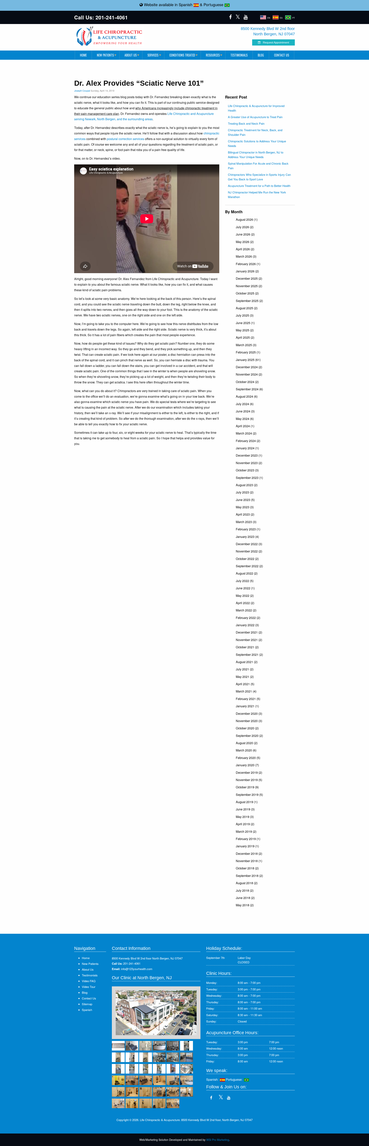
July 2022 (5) (244, 581)
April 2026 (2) (245, 249)
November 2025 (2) (249, 286)
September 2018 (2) (249, 875)
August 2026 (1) (247, 219)
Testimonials (239, 55)
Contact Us (281, 55)
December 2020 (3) (249, 713)
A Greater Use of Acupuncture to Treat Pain (255, 117)
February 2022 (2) (248, 617)
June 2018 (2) (245, 898)
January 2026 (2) (247, 271)
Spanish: (213, 1079)
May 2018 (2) (245, 905)
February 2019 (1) (248, 839)
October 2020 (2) (247, 728)
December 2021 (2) (249, 632)
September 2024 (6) (249, 389)
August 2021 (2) (247, 662)
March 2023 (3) (246, 522)
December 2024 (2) (249, 367)
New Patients (105, 55)
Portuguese (214, 4)
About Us (131, 55)
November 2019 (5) (249, 780)
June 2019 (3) (245, 809)
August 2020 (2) (247, 743)
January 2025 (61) (248, 359)
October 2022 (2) (247, 558)
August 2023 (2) (247, 485)
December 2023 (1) (249, 455)
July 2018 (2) (244, 890)
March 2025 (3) (246, 345)
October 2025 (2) (247, 293)
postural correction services (125, 139)
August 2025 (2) (247, 308)
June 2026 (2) (245, 234)
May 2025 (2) (245, 330)
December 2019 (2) (249, 772)
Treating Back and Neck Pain (246, 123)
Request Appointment (275, 42)
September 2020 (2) (249, 735)
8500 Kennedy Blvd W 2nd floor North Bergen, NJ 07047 (147, 958)
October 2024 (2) (247, 382)
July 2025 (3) (244, 315)
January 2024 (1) (247, 448)
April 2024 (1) (245, 426)
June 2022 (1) (245, 588)
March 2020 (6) (246, 750)
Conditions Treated (182, 55)
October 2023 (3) (247, 470)
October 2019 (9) (247, 787)
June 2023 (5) (245, 500)
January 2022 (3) (247, 625)
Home (83, 55)
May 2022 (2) (245, 595)
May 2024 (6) (245, 418)
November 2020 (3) (249, 721)
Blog (261, 55)
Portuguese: (235, 1079)
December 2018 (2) (249, 853)
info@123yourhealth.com (136, 969)
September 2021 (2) (249, 654)
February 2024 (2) (248, 441)
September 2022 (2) (249, 566)
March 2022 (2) (246, 610)
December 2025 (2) (249, 278)
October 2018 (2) (247, 868)
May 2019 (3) (245, 816)
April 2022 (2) (245, 603)
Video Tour (88, 987)
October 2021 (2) (247, 647)
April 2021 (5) (245, 684)
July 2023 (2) (244, 492)
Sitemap (87, 1004)
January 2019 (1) (247, 846)
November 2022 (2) (249, 551)
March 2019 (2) (246, 831)
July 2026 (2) (244, 227)
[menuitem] (83, 55)
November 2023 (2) (249, 463)
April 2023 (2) (245, 514)
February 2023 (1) (248, 529)
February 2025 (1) (248, 352)
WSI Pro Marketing (217, 1140)
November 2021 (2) (249, 640)
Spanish (186, 4)
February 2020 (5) (248, 757)
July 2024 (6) (244, 404)
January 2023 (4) (247, 536)
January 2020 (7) (247, 765)
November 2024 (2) (249, 374)
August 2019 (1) (247, 802)
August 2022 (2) (247, 573)
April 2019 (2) (245, 824)
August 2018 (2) (247, 883)
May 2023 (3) (245, 507)
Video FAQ (89, 981)
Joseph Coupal (82, 90)
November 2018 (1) (249, 861)
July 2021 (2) (244, 669)
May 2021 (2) (245, 676)
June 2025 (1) (245, 323)
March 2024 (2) (246, 433)
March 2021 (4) (246, 691)
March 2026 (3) (246, 256)
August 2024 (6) (247, 396)
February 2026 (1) (248, 264)
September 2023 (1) (249, 477)
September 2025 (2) (249, 301)
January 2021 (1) (247, 706)
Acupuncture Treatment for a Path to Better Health (259, 186)
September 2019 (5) (249, 794)
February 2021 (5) (248, 699)
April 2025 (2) (245, 337)
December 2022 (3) (249, 544)
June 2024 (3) (245, 411)
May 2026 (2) (245, 242)
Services (152, 55)
